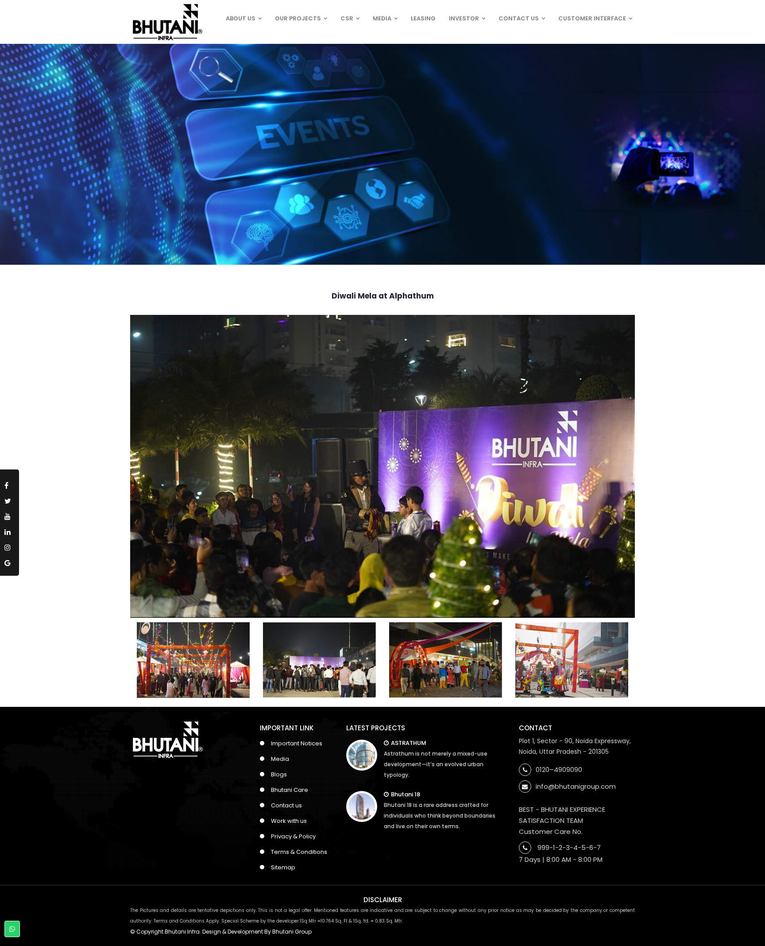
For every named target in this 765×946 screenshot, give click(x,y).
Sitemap (283, 867)
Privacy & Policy (293, 836)
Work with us (289, 821)
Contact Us (518, 18)
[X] (9, 499)
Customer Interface (592, 18)
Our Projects (298, 18)
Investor (464, 18)
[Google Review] (9, 561)
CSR (346, 18)
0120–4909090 (559, 769)
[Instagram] (9, 546)
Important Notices (296, 743)
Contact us (286, 805)
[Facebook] (9, 484)
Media (382, 18)
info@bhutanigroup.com (576, 786)
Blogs (279, 774)
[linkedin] (9, 530)
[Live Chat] (12, 929)
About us (240, 18)
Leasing (423, 18)
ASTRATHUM (408, 743)
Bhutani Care (289, 790)
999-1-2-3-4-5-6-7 (569, 847)
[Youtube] (9, 515)
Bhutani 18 (405, 794)
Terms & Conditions (299, 852)
